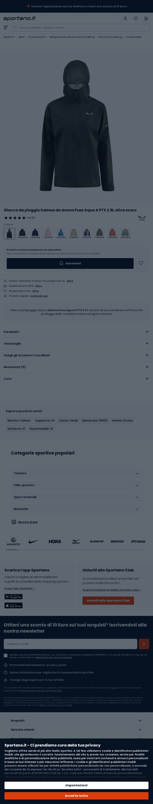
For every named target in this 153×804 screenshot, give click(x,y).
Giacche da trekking (110, 37)
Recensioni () (15, 367)
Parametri (11, 332)
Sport (21, 37)
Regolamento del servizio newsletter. (53, 657)
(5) (33, 217)
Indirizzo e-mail (17, 644)
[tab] (76, 332)
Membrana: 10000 (94, 420)
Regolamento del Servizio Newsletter (41, 690)
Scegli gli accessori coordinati (27, 355)
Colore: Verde (68, 420)
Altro (70, 280)
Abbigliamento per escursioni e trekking (72, 37)
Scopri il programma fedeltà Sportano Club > (111, 590)
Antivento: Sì (16, 429)
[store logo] (62, 18)
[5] (15, 218)
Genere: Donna (122, 420)
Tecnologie (12, 343)
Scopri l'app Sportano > (19, 588)
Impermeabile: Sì (41, 429)
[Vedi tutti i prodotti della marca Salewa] (141, 217)
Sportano (9, 37)
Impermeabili (133, 37)
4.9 (29, 217)
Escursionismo (37, 37)
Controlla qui (39, 296)
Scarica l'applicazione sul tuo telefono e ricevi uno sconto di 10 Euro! (79, 6)
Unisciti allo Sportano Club (108, 600)
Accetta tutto (76, 796)
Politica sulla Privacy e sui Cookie (56, 705)
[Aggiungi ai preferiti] (141, 263)
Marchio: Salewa (19, 420)
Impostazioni (76, 785)
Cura (7, 379)
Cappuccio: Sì (44, 420)
